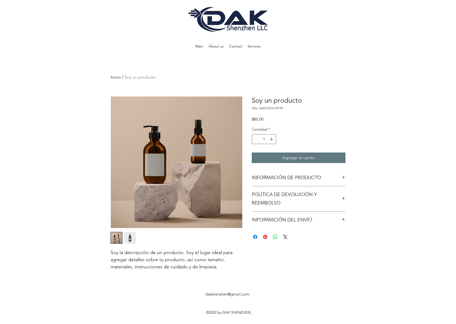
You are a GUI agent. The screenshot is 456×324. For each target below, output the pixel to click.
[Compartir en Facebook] (255, 237)
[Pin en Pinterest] (265, 237)
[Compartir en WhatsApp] (275, 237)
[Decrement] (256, 139)
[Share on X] (285, 237)
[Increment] (272, 139)
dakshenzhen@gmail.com (227, 294)
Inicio (116, 77)
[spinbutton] (264, 139)
